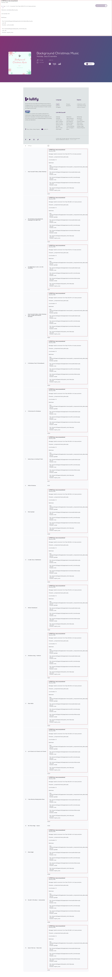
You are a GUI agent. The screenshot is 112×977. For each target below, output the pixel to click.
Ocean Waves (80, 124)
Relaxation (68, 116)
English (58, 104)
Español (58, 105)
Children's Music (81, 121)
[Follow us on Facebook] (25, 139)
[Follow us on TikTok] (38, 139)
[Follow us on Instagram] (34, 139)
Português (58, 107)
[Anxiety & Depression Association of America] (27, 112)
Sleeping (58, 116)
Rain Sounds (69, 124)
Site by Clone (73, 139)
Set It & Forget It (70, 127)
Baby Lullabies (59, 121)
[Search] (109, 5)
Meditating (79, 116)
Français (68, 104)
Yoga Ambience (70, 118)
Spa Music (79, 118)
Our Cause (73, 5)
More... (68, 129)
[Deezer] (59, 63)
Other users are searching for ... (44, 8)
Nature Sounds (59, 124)
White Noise (79, 123)
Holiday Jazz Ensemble (47, 56)
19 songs (41, 60)
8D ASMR (58, 126)
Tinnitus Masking (70, 126)
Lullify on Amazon (81, 107)
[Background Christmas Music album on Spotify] (19, 63)
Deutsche (68, 105)
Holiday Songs (80, 126)
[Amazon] (54, 63)
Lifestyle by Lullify (81, 104)
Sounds (48, 5)
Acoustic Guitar (70, 119)
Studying (58, 118)
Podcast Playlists (81, 127)
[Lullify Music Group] (6, 7)
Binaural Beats (69, 123)
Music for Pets (59, 123)
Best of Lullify (59, 127)
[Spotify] (50, 63)
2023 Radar (58, 129)
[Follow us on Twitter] (30, 139)
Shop (60, 5)
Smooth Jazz (59, 119)
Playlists (37, 5)
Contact (85, 5)
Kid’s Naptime (69, 121)
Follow (90, 63)
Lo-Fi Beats (79, 119)
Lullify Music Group (81, 105)
